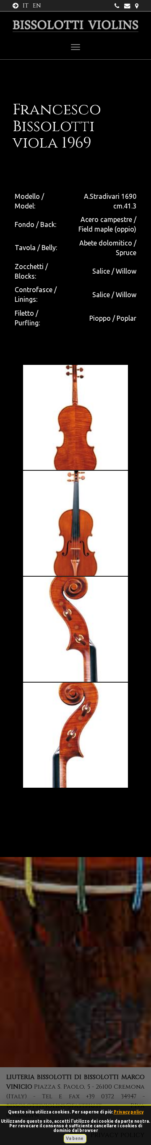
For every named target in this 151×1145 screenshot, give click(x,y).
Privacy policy (128, 1112)
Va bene (75, 1138)
